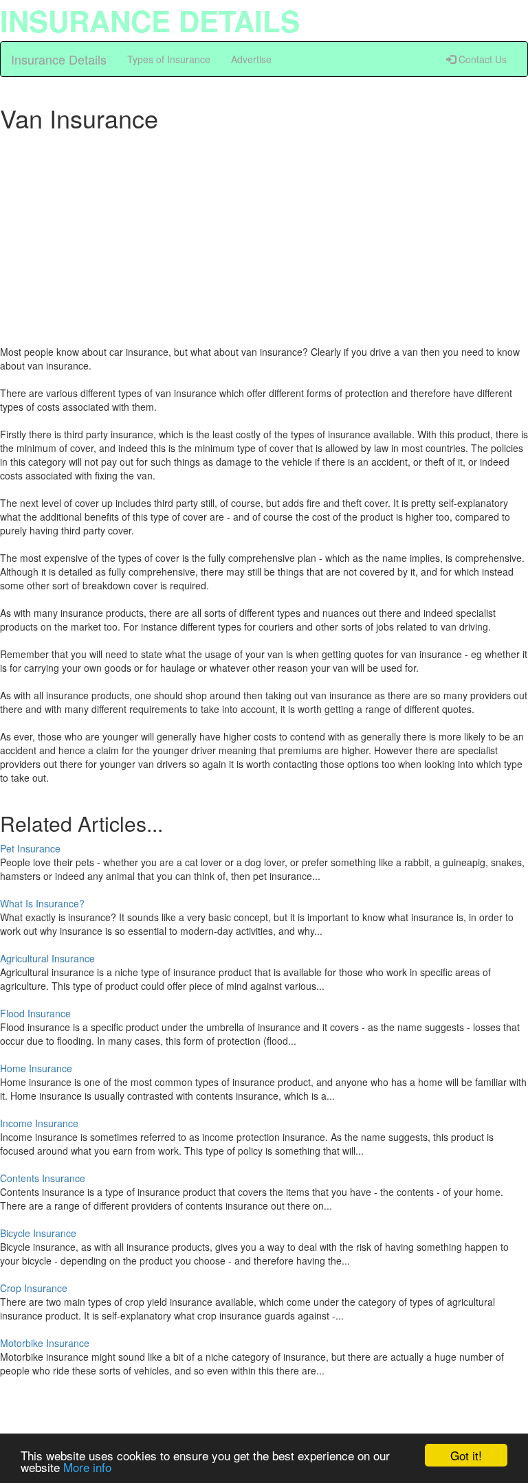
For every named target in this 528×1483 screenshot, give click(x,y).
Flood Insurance (35, 1013)
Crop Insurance (33, 1288)
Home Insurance (36, 1068)
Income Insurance (39, 1123)
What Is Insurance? (42, 903)
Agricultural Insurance (47, 958)
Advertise (251, 59)
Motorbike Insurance (44, 1343)
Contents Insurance (42, 1178)
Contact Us (481, 59)
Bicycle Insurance (38, 1233)
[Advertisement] (264, 235)
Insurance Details (59, 59)
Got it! (466, 1455)
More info (87, 1466)
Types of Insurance (168, 59)
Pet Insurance (30, 848)
